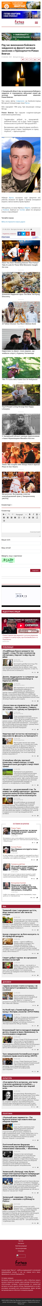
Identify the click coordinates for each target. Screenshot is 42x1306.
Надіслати (35, 570)
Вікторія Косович (18, 57)
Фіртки (12, 198)
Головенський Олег (18, 864)
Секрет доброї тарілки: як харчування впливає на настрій (20, 958)
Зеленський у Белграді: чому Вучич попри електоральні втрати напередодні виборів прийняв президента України (21, 1173)
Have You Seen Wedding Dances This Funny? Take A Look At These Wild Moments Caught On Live (20, 265)
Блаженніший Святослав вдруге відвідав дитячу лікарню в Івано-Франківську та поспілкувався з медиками (21, 1032)
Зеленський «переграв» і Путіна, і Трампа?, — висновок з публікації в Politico (18, 1199)
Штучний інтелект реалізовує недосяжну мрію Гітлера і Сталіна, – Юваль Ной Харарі (24, 867)
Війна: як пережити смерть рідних (13, 222)
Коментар (6, 510)
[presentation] (4, 514)
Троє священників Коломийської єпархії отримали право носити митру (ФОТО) (21, 1055)
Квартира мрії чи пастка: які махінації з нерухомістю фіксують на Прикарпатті (20, 734)
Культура (7, 1078)
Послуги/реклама (21, 1248)
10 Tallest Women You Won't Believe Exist (19, 324)
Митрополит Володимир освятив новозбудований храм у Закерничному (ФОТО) (18, 496)
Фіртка (27, 103)
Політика (7, 1113)
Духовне (7, 982)
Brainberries (21, 270)
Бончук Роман (16, 847)
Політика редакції (21, 1246)
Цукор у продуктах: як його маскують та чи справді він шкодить (21, 935)
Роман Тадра (16, 828)
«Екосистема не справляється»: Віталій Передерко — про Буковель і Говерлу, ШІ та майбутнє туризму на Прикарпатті (21, 707)
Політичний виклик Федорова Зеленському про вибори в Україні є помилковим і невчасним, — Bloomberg (20, 1146)
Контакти (21, 1243)
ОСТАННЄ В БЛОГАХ (21, 824)
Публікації (8, 647)
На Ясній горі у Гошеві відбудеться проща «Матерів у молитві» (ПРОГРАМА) (21, 1010)
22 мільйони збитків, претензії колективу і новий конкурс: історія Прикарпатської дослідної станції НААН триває (21, 763)
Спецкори (21, 1251)
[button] (4, 514)
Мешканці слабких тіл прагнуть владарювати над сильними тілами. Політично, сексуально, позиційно (24, 887)
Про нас (21, 1241)
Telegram (27, 208)
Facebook (6, 210)
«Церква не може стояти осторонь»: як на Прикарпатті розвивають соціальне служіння (20, 987)
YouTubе (22, 210)
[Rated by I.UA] (21, 1256)
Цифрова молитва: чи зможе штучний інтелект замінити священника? (24, 832)
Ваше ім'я (6, 540)
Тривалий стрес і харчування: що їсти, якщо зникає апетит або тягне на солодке (20, 912)
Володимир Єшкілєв (18, 883)
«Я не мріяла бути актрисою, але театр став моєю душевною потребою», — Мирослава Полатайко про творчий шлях (20, 1085)
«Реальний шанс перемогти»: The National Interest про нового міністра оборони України (19, 1119)
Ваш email (6, 548)
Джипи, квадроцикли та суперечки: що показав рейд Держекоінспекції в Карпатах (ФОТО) (20, 678)
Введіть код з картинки (12, 556)
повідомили (20, 101)
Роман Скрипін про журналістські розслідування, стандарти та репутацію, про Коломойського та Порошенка (20, 637)
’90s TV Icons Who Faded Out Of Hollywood (19, 379)
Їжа (4, 906)
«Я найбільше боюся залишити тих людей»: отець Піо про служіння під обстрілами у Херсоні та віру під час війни (19, 654)
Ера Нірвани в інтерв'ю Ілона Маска (24, 850)
